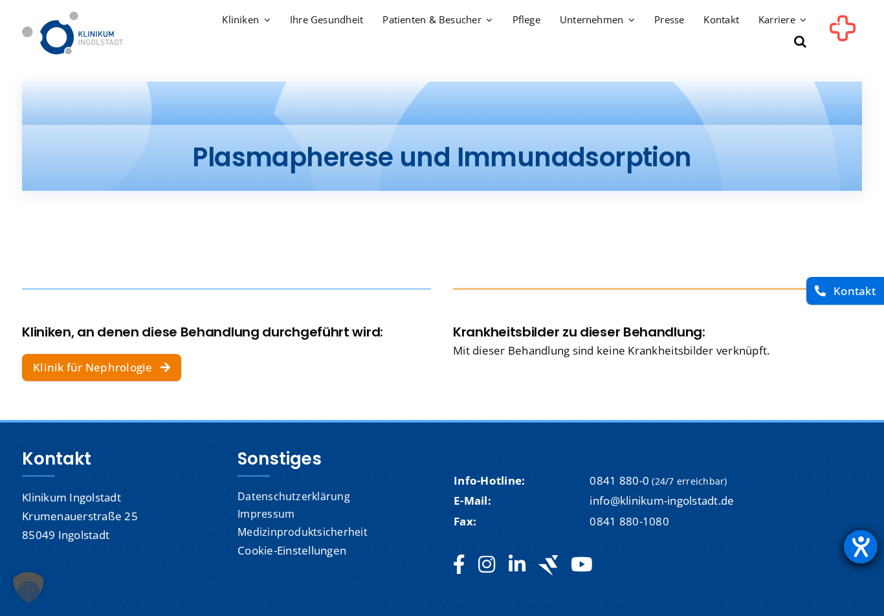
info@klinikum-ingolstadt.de (662, 500)
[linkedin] (517, 565)
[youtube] (581, 565)
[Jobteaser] (548, 565)
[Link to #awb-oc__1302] (843, 35)
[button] (800, 42)
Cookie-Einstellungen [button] (292, 550)
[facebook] (459, 565)
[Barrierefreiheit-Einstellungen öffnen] (861, 547)
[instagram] (486, 565)
